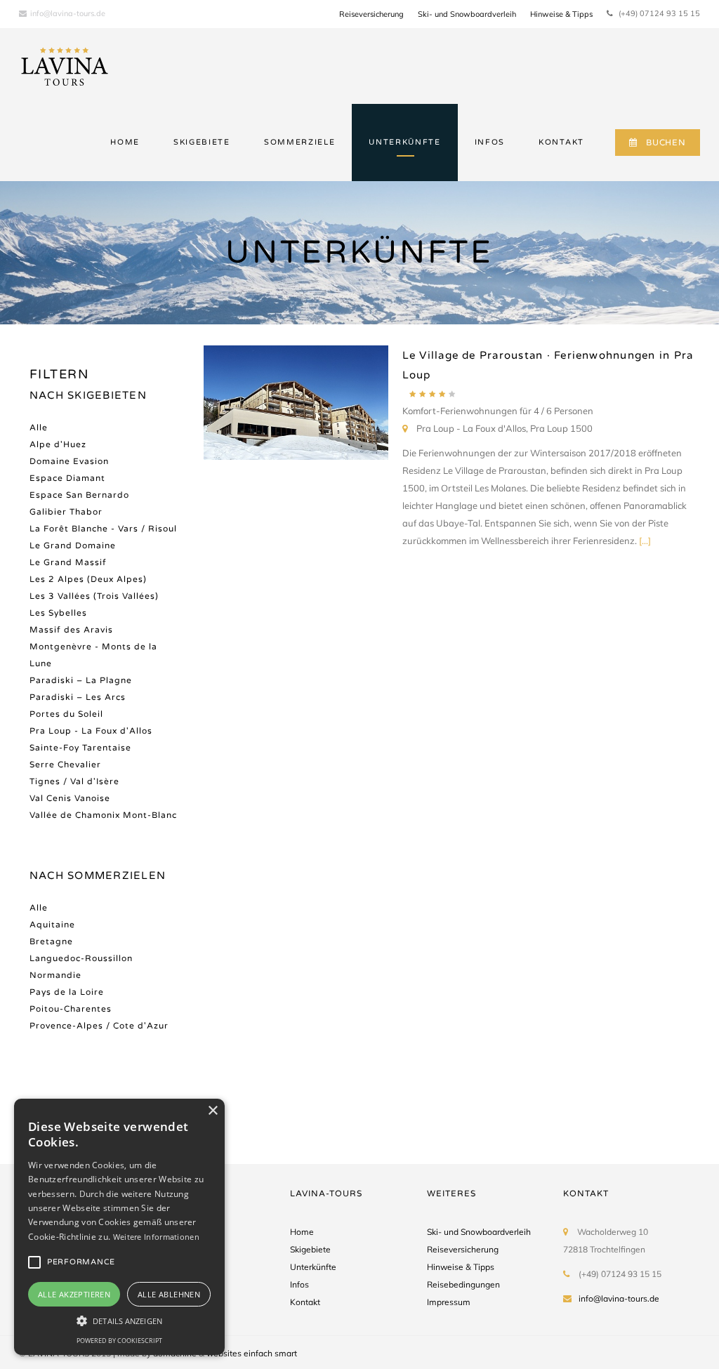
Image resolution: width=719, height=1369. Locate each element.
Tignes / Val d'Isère (74, 781)
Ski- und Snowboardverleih (467, 14)
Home (302, 1231)
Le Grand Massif (68, 562)
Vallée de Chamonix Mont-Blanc (103, 815)
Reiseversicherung (371, 14)
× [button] (212, 1111)
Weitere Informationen (156, 1236)
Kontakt (305, 1302)
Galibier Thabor (66, 512)
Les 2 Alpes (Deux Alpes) (88, 579)
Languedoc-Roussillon (81, 958)
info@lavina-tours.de (67, 13)
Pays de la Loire (66, 992)
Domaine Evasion (69, 461)
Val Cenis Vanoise (69, 798)
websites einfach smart (251, 1353)
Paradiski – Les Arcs (77, 697)
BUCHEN (666, 142)
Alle (38, 427)
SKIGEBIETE (201, 142)
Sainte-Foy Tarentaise (80, 748)
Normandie (55, 975)
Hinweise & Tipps (561, 14)
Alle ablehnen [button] (169, 1294)
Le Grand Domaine (72, 545)
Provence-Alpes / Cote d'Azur (99, 1026)
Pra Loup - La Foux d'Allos (90, 731)
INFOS (490, 142)
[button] (119, 1320)
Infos (299, 1284)
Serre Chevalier (65, 764)
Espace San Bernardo (79, 495)
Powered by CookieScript (119, 1340)
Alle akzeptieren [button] (74, 1294)
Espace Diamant (67, 478)
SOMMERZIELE (299, 142)
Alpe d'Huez (57, 444)
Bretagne (51, 941)
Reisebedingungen (463, 1284)
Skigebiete (310, 1249)
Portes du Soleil (66, 714)
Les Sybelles (58, 613)
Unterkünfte (313, 1267)
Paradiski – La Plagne (80, 680)
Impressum (448, 1302)
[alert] (119, 1227)
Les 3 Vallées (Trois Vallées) (94, 596)
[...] (645, 540)
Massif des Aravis (71, 630)
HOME (125, 142)
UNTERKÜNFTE (404, 142)
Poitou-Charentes (70, 1009)
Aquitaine (52, 925)
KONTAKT (561, 142)
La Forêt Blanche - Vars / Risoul (103, 529)
